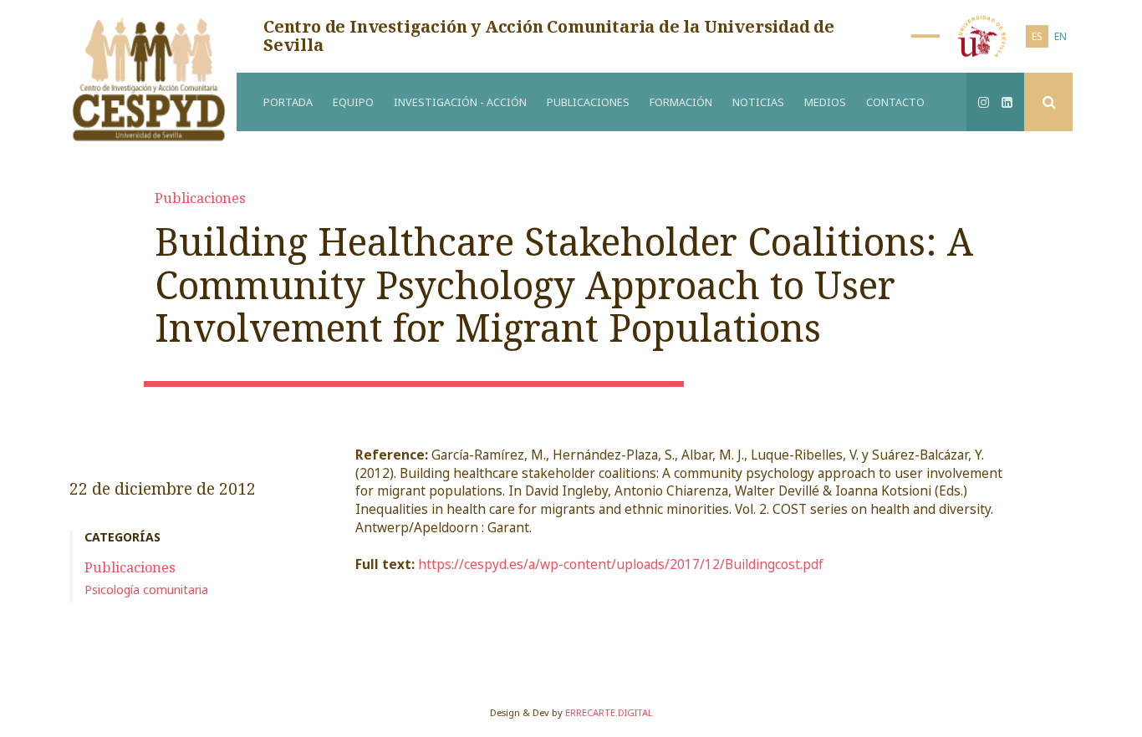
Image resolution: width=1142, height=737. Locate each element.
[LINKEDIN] (1007, 102)
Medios (825, 102)
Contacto (895, 102)
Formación (681, 102)
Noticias (758, 102)
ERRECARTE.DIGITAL (609, 712)
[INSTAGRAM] (984, 102)
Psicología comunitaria (146, 589)
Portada (288, 102)
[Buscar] (1048, 102)
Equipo (353, 102)
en (1060, 36)
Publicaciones (588, 102)
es (1037, 36)
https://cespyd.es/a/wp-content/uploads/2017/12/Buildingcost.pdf (620, 564)
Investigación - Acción (460, 102)
